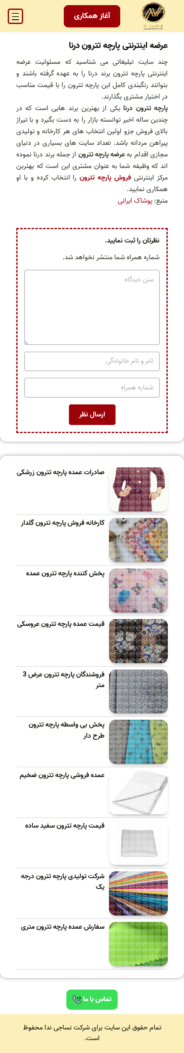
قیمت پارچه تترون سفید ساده (64, 826)
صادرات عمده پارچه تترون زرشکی (60, 472)
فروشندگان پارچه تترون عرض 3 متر (63, 680)
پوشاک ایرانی (135, 200)
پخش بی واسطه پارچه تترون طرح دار (66, 731)
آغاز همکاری (92, 16)
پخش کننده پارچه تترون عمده (65, 573)
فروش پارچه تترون (105, 177)
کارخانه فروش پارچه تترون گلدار (62, 523)
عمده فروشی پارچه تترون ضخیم (62, 775)
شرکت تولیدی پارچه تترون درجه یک (62, 882)
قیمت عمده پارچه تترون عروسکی (60, 624)
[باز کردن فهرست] (15, 16)
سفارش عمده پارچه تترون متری (62, 927)
